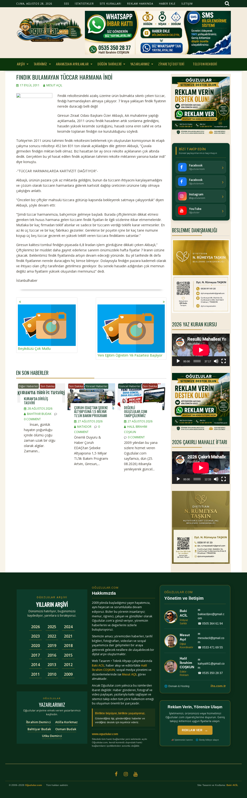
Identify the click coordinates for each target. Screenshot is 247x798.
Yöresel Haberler (96, 386)
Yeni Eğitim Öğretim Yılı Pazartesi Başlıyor (129, 355)
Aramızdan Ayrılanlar (72, 63)
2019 (52, 645)
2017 (35, 655)
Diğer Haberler (28, 386)
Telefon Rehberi (205, 63)
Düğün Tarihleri (109, 63)
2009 (68, 674)
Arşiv (21, 63)
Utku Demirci (52, 736)
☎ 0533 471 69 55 (210, 647)
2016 (52, 655)
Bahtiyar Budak (39, 414)
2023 (35, 636)
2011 (35, 674)
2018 (68, 645)
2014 (35, 664)
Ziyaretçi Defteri (171, 63)
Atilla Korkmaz (66, 722)
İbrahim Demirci (38, 722)
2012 (68, 664)
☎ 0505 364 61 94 (210, 623)
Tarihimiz (40, 63)
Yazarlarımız (140, 63)
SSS (66, 3)
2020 (35, 645)
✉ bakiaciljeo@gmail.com (211, 614)
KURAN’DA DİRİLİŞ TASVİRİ (36, 400)
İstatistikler (84, 3)
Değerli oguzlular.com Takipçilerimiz (135, 411)
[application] (201, 350)
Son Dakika (48, 386)
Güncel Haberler (130, 386)
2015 (68, 655)
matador (84, 427)
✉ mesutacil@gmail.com (211, 638)
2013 (52, 664)
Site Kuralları (110, 3)
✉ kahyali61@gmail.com (211, 664)
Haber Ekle (167, 3)
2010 (52, 674)
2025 (52, 626)
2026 (35, 626)
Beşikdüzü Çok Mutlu (34, 348)
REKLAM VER (195, 730)
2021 (68, 636)
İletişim (187, 3)
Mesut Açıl (54, 85)
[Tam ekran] (223, 361)
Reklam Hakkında (140, 3)
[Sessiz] (216, 361)
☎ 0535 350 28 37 (210, 673)
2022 (52, 636)
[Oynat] (178, 361)
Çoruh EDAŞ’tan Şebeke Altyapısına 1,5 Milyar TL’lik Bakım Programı (91, 411)
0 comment (32, 419)
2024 (68, 626)
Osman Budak (65, 729)
